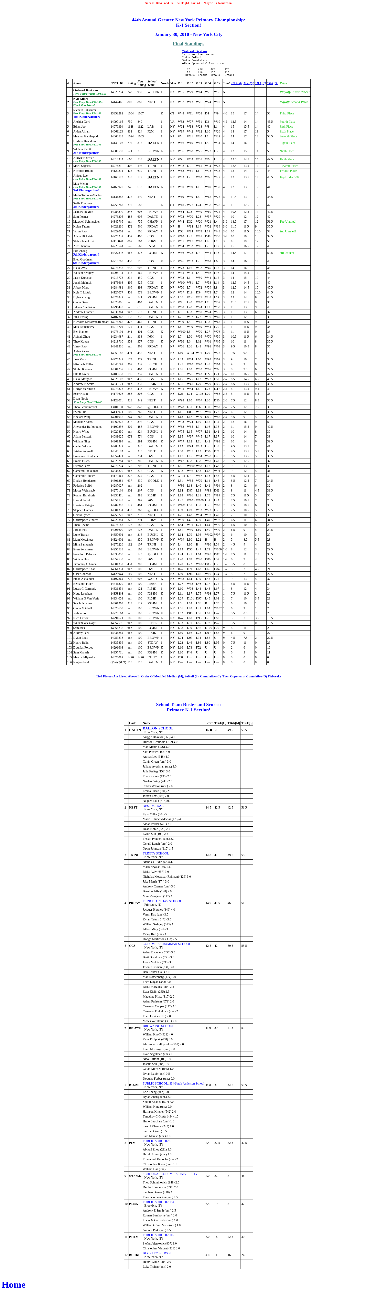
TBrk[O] (272, 83)
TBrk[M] (236, 83)
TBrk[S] (248, 83)
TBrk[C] (260, 83)
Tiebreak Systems (194, 51)
